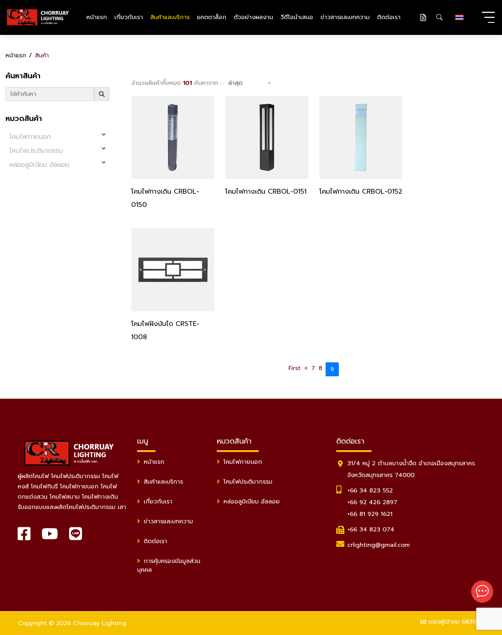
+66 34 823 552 (370, 490)
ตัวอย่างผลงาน (253, 17)
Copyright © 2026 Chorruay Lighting (72, 623)
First (294, 368)
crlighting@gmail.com (378, 545)
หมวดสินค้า (24, 118)
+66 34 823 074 (370, 529)
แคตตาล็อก (211, 17)
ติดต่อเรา (389, 17)
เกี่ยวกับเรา (128, 17)
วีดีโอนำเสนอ (296, 17)
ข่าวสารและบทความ (345, 17)
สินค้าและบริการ (170, 17)
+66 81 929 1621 (369, 514)
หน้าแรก (96, 17)
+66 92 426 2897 (372, 502)
